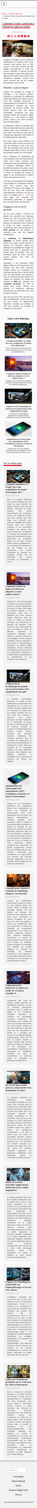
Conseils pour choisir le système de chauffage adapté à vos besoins (18, 891)
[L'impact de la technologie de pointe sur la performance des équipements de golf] (18, 396)
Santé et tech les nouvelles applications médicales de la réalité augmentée (17, 1186)
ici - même (26, 195)
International (18, 1481)
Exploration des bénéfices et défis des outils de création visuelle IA (17, 989)
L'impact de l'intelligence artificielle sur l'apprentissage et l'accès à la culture (18, 1286)
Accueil (3, 14)
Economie (18, 1476)
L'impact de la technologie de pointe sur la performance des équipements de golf (19, 408)
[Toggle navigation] (4, 4)
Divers (18, 1494)
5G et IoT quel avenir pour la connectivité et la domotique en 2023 (18, 1088)
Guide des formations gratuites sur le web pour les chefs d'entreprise (18, 1382)
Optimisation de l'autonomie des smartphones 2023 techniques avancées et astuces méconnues (18, 791)
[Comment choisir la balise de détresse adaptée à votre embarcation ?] (18, 363)
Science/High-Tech (15, 14)
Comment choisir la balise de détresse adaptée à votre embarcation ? (18, 376)
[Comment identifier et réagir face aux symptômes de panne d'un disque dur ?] (18, 330)
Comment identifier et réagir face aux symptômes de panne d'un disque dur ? (18, 343)
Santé (18, 1485)
